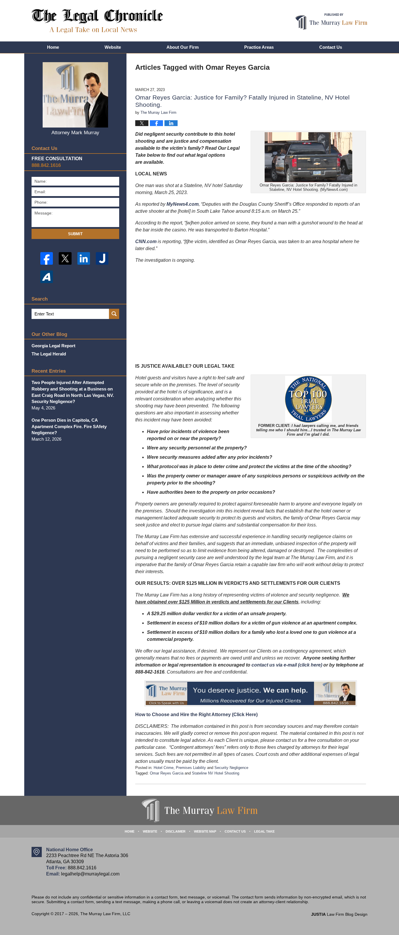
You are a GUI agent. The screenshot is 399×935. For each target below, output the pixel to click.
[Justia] (102, 258)
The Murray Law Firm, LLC (105, 913)
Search (114, 314)
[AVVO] (46, 277)
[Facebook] (46, 258)
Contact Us (330, 47)
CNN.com (146, 241)
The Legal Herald (49, 353)
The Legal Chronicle (97, 21)
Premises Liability (191, 767)
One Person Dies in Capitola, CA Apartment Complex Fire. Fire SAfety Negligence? (69, 426)
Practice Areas (259, 47)
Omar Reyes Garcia (166, 773)
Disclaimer (175, 831)
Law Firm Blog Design (339, 914)
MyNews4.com (182, 204)
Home (53, 47)
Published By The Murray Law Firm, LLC (331, 21)
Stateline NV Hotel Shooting (215, 773)
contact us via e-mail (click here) (286, 664)
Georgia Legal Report (53, 345)
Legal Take (264, 831)
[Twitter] (65, 258)
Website (113, 47)
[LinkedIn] (83, 258)
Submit (75, 234)
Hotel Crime (164, 767)
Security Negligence (231, 767)
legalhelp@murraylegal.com (90, 873)
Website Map (205, 831)
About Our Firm (182, 47)
